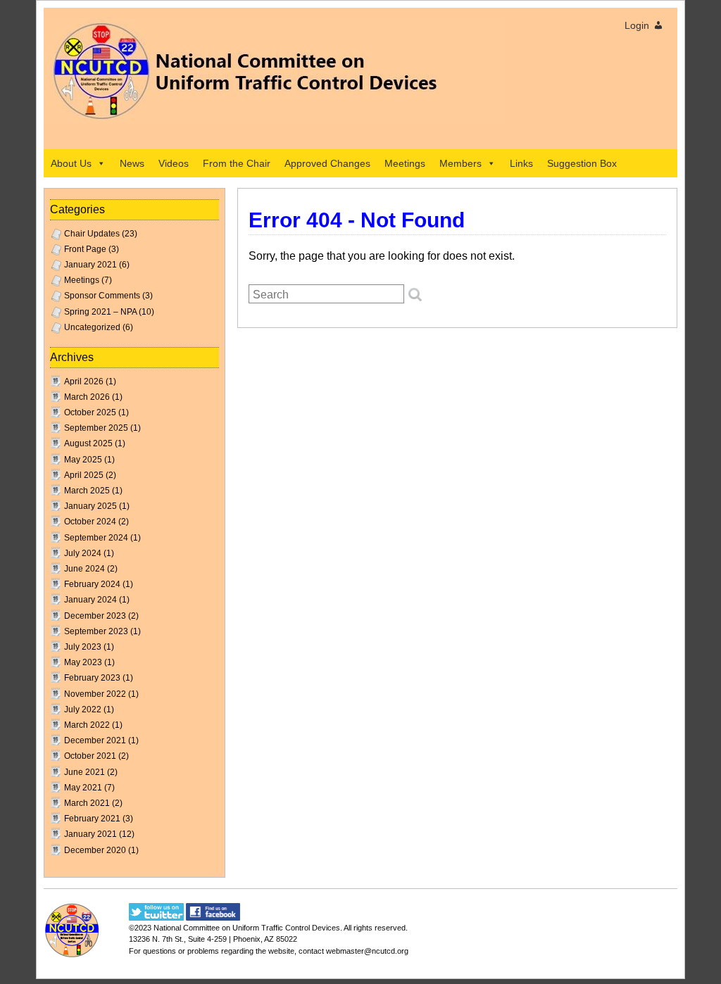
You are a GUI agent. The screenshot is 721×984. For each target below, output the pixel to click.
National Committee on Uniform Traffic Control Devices (246, 927)
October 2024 (90, 521)
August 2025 (88, 443)
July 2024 (82, 553)
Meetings (404, 163)
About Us (71, 163)
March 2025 (87, 491)
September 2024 (96, 538)
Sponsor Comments (102, 296)
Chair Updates (92, 234)
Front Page (85, 249)
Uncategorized (92, 327)
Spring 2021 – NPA (100, 312)
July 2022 (82, 709)
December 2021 (95, 740)
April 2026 (84, 381)
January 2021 (90, 265)
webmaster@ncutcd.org (367, 951)
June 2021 (84, 772)
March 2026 (87, 397)
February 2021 (92, 819)
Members (460, 163)
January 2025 (90, 506)
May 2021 (83, 788)
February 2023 (92, 678)
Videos (173, 163)
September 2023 (96, 631)
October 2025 (90, 412)
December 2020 (95, 850)
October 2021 (90, 756)
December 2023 (95, 616)
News (132, 163)
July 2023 (82, 647)
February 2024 (92, 584)
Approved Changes (327, 163)
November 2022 (95, 694)
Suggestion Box (582, 163)
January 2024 (90, 600)
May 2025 (83, 460)
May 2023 (83, 662)
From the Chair (236, 163)
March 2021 (87, 803)
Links (521, 163)
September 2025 (96, 428)
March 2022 (87, 725)
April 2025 (84, 475)
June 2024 (84, 569)
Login (637, 25)
